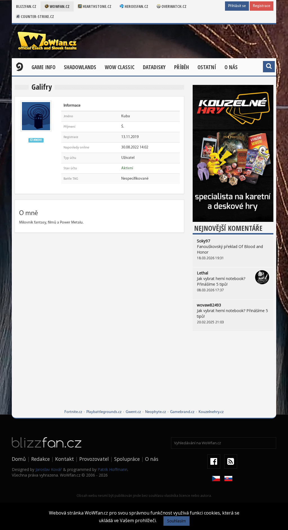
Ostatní (206, 67)
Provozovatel (94, 458)
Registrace (261, 6)
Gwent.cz (133, 412)
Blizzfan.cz (26, 6)
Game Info (43, 67)
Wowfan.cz (59, 6)
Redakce (40, 458)
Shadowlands (80, 67)
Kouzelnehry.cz (211, 412)
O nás (231, 67)
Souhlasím (176, 521)
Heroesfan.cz (136, 6)
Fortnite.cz (73, 412)
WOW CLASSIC (119, 67)
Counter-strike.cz (37, 16)
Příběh (181, 67)
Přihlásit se (237, 6)
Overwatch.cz (173, 6)
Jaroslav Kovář (48, 469)
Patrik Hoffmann (112, 469)
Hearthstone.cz (96, 6)
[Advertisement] (233, 374)
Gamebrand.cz (182, 412)
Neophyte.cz (155, 412)
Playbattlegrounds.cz (104, 412)
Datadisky (154, 67)
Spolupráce (127, 458)
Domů (19, 458)
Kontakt (64, 458)
